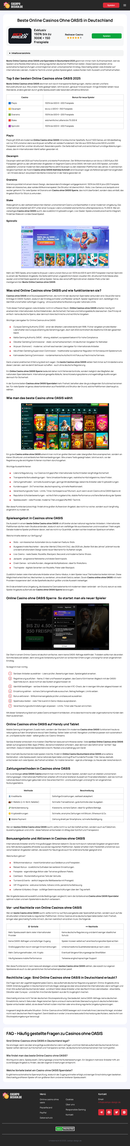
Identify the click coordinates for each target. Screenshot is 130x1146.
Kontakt (69, 1114)
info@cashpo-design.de (109, 1102)
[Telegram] (101, 1112)
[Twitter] (116, 1112)
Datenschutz (46, 1117)
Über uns (70, 1104)
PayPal (43, 1112)
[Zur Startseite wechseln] (13, 5)
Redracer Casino (74, 34)
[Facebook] (109, 1112)
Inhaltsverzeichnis (21, 53)
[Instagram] (124, 1112)
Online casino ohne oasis (49, 1101)
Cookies (70, 1099)
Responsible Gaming (76, 1109)
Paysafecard (46, 1107)
